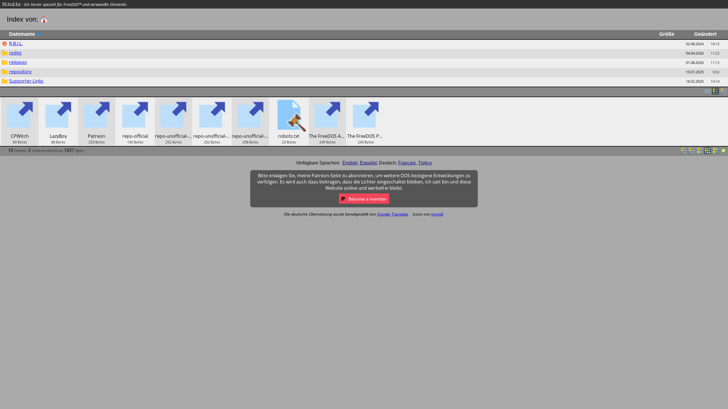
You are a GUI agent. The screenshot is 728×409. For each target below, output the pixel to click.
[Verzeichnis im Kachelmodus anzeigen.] (699, 152)
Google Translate (392, 214)
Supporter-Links (26, 81)
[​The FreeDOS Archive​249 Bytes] (327, 101)
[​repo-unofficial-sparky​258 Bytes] (250, 101)
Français (407, 162)
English (350, 162)
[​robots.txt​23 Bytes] (288, 101)
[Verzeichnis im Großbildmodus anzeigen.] (723, 152)
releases (18, 62)
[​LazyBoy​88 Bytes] (58, 101)
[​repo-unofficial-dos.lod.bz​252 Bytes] (173, 101)
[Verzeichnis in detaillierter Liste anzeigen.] (691, 152)
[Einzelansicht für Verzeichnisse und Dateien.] (707, 93)
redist (15, 53)
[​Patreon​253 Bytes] (96, 101)
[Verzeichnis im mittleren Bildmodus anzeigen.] (715, 152)
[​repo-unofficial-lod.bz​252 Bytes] (212, 101)
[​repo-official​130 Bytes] (135, 101)
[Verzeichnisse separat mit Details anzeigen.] (723, 93)
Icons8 (437, 214)
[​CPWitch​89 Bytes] (19, 101)
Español (368, 162)
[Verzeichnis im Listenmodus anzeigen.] (683, 152)
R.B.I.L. (16, 43)
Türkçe (425, 162)
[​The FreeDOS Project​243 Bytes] (365, 101)
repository (20, 71)
